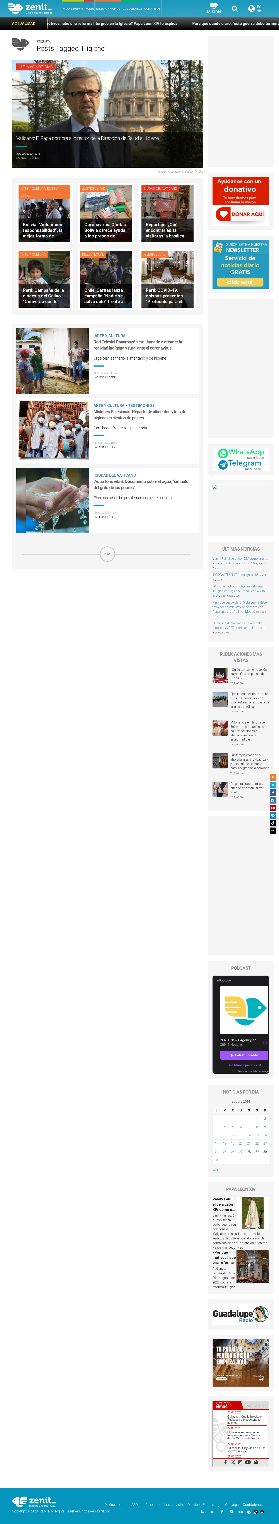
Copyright (232, 1505)
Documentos (132, 8)
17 (216, 1143)
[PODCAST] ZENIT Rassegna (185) (236, 575)
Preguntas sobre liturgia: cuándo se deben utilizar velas (247, 788)
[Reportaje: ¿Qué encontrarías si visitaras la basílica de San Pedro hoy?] (167, 213)
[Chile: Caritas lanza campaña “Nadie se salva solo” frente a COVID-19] (106, 278)
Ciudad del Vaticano (160, 189)
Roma (89, 8)
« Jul (215, 1170)
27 (241, 1152)
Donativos (152, 8)
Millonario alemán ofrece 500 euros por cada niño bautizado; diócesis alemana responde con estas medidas (247, 731)
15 (257, 1135)
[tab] (227, 1405)
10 (216, 1135)
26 (233, 1152)
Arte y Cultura (33, 189)
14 (249, 1135)
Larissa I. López (27, 157)
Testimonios (141, 405)
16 (265, 1135)
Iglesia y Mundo (108, 8)
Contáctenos (253, 1505)
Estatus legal (212, 1505)
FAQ (134, 1505)
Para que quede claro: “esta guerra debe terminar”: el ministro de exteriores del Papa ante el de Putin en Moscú (240, 607)
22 (257, 1143)
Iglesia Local (93, 254)
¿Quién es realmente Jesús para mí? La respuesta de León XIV (248, 674)
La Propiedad (151, 1505)
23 (265, 1143)
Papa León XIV (73, 8)
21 (249, 1143)
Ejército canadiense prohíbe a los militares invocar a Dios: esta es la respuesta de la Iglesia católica (249, 700)
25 (224, 1152)
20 (241, 1143)
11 (224, 1135)
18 (224, 1143)
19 (233, 1143)
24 (216, 1152)
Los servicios (174, 1505)
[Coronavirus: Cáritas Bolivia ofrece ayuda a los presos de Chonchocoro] (106, 213)
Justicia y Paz (93, 189)
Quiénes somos (116, 1505)
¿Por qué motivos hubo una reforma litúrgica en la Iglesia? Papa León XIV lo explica (239, 591)
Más (107, 554)
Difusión (194, 1505)
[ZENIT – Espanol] (35, 8)
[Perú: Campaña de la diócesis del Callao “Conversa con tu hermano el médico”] (44, 278)
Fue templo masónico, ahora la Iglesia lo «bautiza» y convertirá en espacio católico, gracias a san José (249, 761)
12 (233, 1135)
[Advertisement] (107, 592)
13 (241, 1135)
